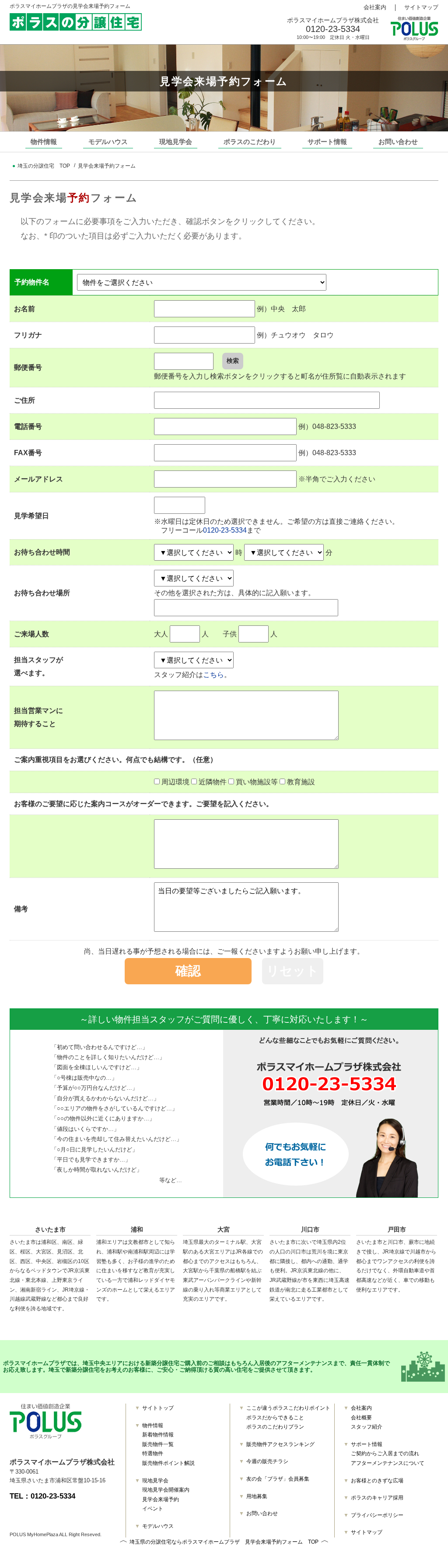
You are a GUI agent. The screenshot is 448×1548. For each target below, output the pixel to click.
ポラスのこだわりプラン (275, 1427)
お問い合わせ (398, 141)
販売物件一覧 (158, 1444)
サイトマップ (421, 7)
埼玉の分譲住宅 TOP (44, 166)
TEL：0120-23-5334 (42, 1496)
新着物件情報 (158, 1435)
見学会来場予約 (160, 1499)
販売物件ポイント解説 (168, 1463)
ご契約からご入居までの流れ (385, 1453)
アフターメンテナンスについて (387, 1463)
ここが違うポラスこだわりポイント (288, 1408)
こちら (213, 674)
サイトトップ (158, 1408)
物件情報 (44, 141)
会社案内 (375, 7)
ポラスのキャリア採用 (377, 1498)
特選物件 (152, 1453)
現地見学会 (175, 141)
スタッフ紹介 (366, 1427)
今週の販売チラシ (267, 1461)
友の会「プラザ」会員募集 (277, 1479)
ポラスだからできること (275, 1418)
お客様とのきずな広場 (377, 1481)
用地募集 (256, 1496)
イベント (152, 1509)
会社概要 (361, 1418)
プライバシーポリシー (377, 1515)
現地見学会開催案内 (165, 1490)
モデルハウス (108, 141)
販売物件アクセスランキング (280, 1444)
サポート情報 (327, 141)
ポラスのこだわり (250, 141)
